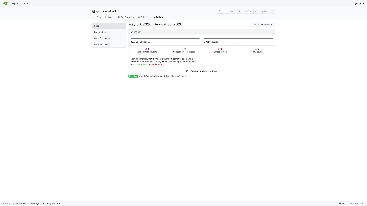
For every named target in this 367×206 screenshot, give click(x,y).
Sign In (360, 3)
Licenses (354, 203)
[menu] (263, 24)
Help (26, 3)
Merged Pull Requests (146, 50)
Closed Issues (220, 50)
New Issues (257, 50)
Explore (15, 3)
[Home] (5, 3)
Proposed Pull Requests (183, 50)
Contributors (100, 32)
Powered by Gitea (11, 203)
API (361, 203)
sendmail (110, 11)
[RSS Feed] (220, 11)
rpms (99, 11)
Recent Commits (102, 44)
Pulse (96, 26)
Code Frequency (102, 38)
